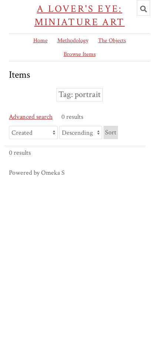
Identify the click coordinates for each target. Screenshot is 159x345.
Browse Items (80, 54)
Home (40, 40)
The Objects (112, 40)
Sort (110, 132)
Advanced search (31, 117)
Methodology (72, 40)
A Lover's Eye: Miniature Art (79, 15)
